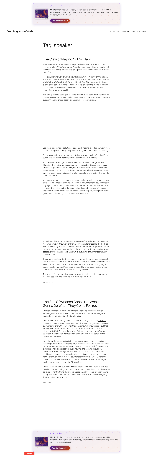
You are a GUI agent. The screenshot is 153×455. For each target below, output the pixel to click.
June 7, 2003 (47, 383)
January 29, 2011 (48, 282)
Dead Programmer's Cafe (20, 31)
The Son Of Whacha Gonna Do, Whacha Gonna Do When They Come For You (73, 303)
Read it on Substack (60, 21)
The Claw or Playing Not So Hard (67, 59)
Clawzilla (46, 165)
